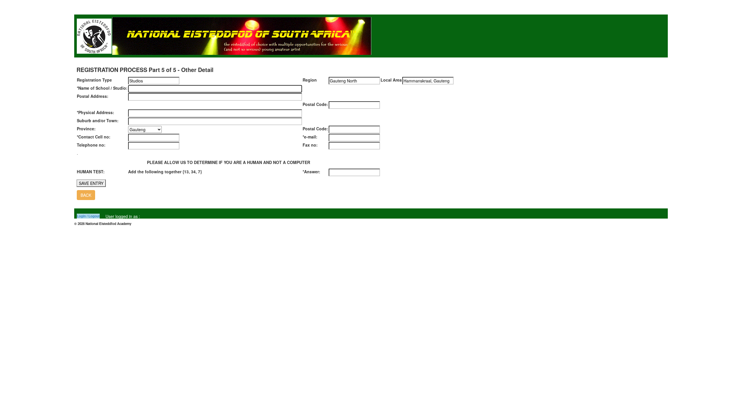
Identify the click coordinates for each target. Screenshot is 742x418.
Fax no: (310, 145)
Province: (86, 128)
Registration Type (94, 80)
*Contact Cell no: (93, 137)
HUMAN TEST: (91, 171)
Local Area (391, 80)
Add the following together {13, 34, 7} (165, 171)
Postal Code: (315, 104)
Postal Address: (92, 96)
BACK (86, 195)
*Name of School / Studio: (102, 88)
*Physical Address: (95, 112)
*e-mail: (310, 137)
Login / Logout (88, 216)
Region (310, 80)
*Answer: (311, 171)
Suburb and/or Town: (98, 120)
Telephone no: (91, 145)
